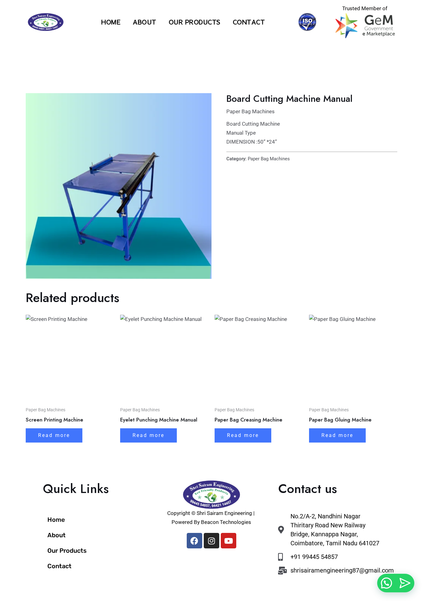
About (144, 22)
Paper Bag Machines (250, 111)
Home (110, 22)
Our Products (194, 22)
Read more (54, 435)
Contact (249, 22)
